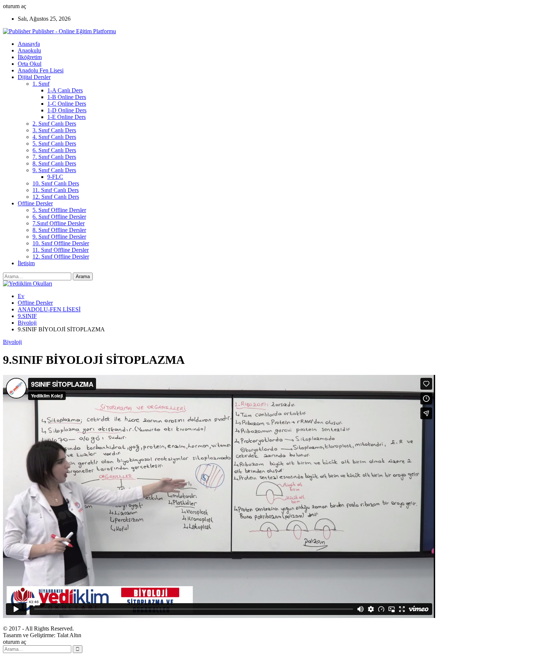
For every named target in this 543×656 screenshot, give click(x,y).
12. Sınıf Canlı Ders (56, 197)
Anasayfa (29, 44)
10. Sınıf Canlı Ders (56, 183)
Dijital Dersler (34, 77)
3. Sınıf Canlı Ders (54, 130)
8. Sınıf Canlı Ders (54, 163)
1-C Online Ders (66, 103)
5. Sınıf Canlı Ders (54, 143)
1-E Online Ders (66, 117)
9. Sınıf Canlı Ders (54, 170)
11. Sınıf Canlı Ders (56, 190)
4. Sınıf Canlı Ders (54, 137)
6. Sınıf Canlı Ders (54, 150)
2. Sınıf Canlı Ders (54, 123)
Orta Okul (29, 64)
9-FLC (55, 177)
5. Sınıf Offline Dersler (59, 210)
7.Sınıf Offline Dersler (59, 223)
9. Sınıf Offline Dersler (59, 236)
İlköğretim (30, 57)
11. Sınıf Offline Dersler (61, 250)
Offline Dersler (35, 203)
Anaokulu (29, 50)
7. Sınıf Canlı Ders (54, 157)
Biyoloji (12, 342)
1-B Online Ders (66, 97)
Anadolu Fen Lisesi (41, 70)
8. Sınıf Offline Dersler (59, 230)
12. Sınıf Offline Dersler (61, 256)
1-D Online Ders (66, 110)
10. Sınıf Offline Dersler (61, 243)
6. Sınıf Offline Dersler (59, 216)
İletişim (26, 263)
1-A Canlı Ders (65, 90)
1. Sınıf (41, 84)
